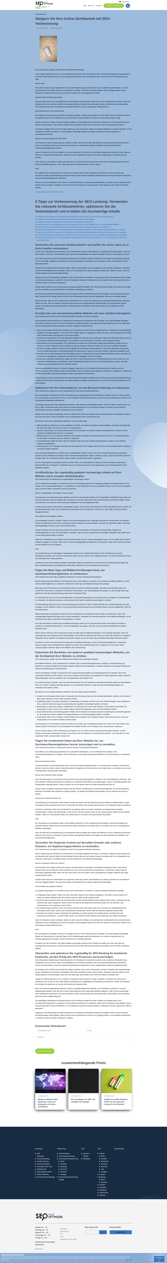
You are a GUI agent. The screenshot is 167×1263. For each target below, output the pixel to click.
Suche (103, 1232)
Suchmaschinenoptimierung (68, 1159)
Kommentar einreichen (45, 1051)
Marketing (38, 1149)
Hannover (63, 1169)
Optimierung (61, 1149)
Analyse (102, 1174)
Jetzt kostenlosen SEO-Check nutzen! (49, 192)
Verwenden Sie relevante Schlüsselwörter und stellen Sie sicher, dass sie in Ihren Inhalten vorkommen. (75, 216)
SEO (99, 1149)
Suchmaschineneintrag (67, 1156)
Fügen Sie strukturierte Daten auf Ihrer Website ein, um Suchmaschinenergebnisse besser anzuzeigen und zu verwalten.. (82, 232)
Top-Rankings (119, 1149)
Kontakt (98, 5)
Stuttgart (63, 1174)
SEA (83, 1149)
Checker (102, 1185)
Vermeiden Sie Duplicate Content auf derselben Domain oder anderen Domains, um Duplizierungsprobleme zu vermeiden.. (82, 235)
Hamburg (63, 1166)
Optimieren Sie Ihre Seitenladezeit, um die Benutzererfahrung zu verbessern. (65, 222)
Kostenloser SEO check (68, 1239)
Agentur (102, 1153)
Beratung (102, 1177)
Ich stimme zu (159, 1259)
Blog (85, 5)
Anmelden (120, 1232)
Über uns (91, 5)
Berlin (62, 1161)
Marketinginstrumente (44, 1172)
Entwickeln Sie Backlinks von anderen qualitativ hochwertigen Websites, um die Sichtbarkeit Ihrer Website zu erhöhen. (81, 230)
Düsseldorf (104, 1161)
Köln (102, 1169)
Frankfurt (63, 1164)
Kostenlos (102, 1187)
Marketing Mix (42, 1169)
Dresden (104, 1159)
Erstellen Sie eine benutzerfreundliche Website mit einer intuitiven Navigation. (66, 219)
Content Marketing (43, 1159)
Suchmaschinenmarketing (46, 1177)
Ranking (102, 1195)
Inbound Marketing (43, 1164)
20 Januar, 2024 (42, 28)
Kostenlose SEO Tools (44, 1166)
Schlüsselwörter (64, 1153)
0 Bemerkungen (56, 28)
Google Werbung (43, 1161)
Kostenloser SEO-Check (113, 5)
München (63, 1172)
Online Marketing (43, 1174)
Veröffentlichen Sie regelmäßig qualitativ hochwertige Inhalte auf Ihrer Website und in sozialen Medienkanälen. (78, 224)
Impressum (39, 1249)
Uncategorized (40, 14)
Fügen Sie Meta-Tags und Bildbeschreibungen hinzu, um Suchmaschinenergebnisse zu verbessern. (74, 227)
